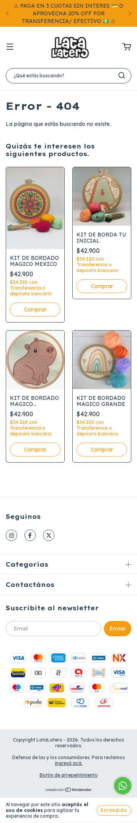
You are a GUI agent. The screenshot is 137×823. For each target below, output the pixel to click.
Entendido (114, 810)
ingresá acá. (69, 763)
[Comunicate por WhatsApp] (122, 785)
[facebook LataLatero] (30, 535)
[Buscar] (122, 75)
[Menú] (10, 47)
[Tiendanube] (68, 791)
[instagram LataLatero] (11, 535)
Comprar (35, 309)
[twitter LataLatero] (48, 535)
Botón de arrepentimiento (69, 775)
